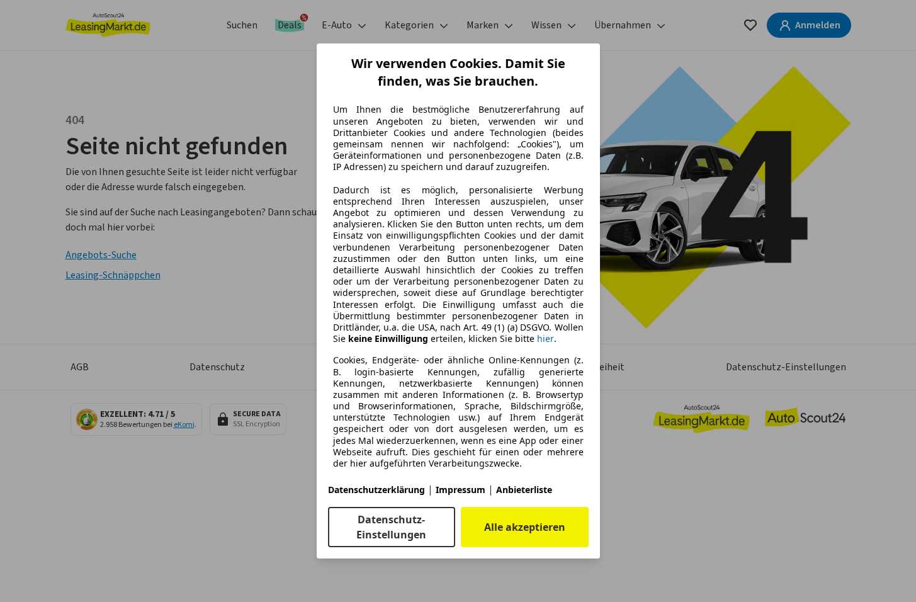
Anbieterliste (524, 490)
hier (545, 338)
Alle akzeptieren (524, 527)
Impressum (460, 490)
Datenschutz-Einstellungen (391, 527)
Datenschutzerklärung (376, 490)
